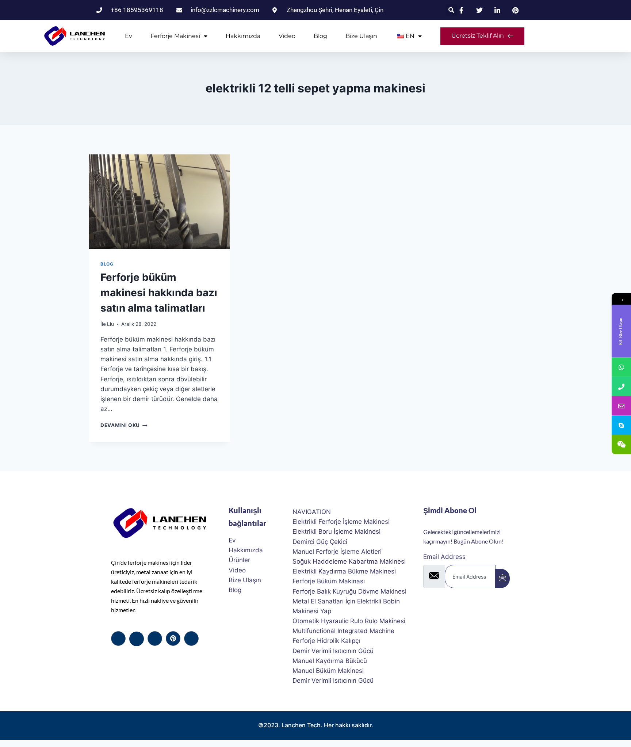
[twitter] (136, 639)
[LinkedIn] (155, 638)
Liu (110, 324)
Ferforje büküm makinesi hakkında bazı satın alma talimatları (158, 292)
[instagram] (191, 638)
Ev (128, 36)
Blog (320, 36)
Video (287, 36)
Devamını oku (124, 425)
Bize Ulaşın (361, 36)
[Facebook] (118, 638)
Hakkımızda (243, 36)
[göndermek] (502, 578)
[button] (451, 10)
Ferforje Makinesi (175, 36)
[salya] (173, 638)
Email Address (444, 556)
